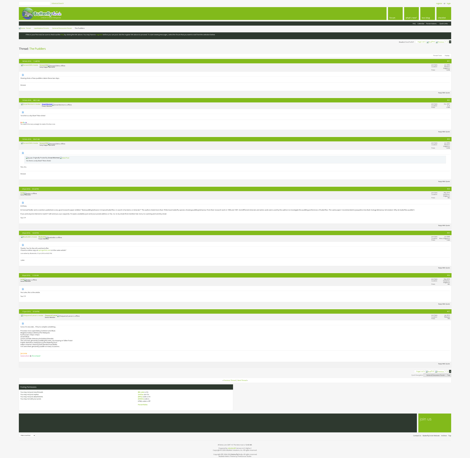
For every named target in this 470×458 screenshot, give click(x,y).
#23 (448, 139)
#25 (448, 233)
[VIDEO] (141, 399)
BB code (141, 392)
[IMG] (140, 397)
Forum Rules (142, 404)
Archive (444, 435)
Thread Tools (437, 55)
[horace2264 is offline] (29, 65)
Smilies (141, 394)
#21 (448, 61)
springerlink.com (44, 250)
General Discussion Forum (62, 28)
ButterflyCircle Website (431, 435)
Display (447, 55)
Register (439, 3)
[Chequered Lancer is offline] (32, 315)
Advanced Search (58, 3)
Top (448, 375)
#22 (448, 100)
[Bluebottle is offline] (29, 237)
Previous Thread (230, 380)
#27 (448, 311)
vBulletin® (232, 448)
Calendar (420, 23)
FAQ (414, 23)
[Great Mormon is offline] (30, 104)
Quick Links (444, 23)
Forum (28, 28)
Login (449, 3)
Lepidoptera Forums (41, 28)
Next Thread (242, 380)
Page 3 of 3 (421, 42)
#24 (448, 189)
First (433, 42)
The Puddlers (37, 49)
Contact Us (417, 435)
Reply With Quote (444, 93)
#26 (448, 275)
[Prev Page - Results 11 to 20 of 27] (440, 41)
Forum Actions (431, 23)
